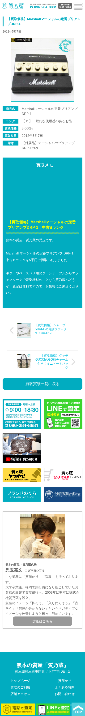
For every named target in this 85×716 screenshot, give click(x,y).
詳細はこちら (42, 621)
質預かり (64, 681)
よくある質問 (65, 687)
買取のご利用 (20, 687)
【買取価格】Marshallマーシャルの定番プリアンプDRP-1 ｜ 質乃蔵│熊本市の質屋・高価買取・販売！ (13, 6)
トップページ (20, 681)
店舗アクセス (20, 694)
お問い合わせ (65, 694)
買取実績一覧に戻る (43, 384)
